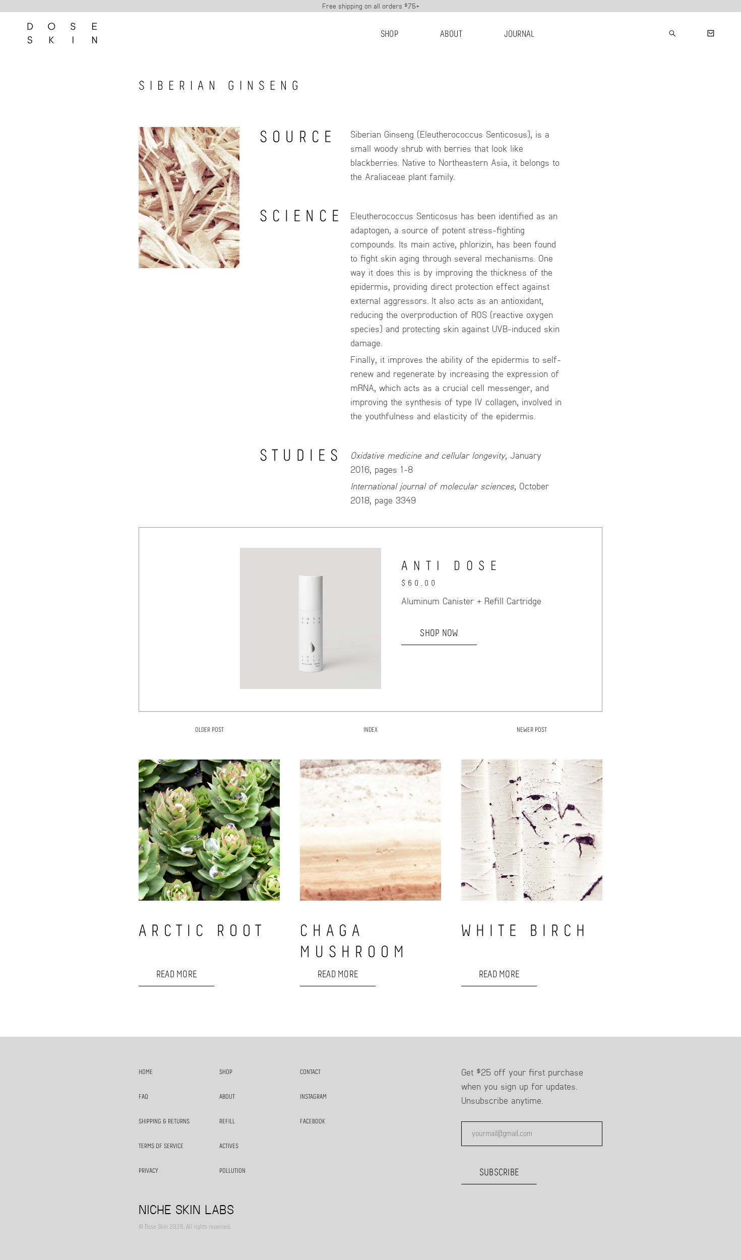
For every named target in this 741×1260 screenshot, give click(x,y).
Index (370, 730)
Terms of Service (161, 1146)
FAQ (143, 1097)
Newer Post (532, 730)
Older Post (209, 730)
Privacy (148, 1171)
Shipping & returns (164, 1121)
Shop (389, 34)
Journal (519, 34)
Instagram (313, 1097)
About (451, 34)
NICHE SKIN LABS (186, 1209)
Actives (228, 1146)
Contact (310, 1072)
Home (146, 1072)
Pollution (232, 1171)
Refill (227, 1121)
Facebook (312, 1121)
